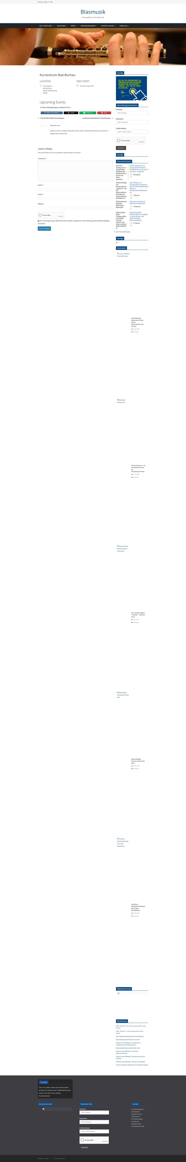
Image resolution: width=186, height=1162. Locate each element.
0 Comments (136, 477)
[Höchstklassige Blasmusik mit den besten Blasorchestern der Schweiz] (123, 325)
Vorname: (119, 109)
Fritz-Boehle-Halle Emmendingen (52, 118)
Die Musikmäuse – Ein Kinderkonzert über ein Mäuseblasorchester (138, 468)
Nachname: (120, 119)
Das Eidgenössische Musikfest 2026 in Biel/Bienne (130, 1036)
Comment (42, 159)
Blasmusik (93, 11)
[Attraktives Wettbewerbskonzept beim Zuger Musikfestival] (123, 910)
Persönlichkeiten (107, 26)
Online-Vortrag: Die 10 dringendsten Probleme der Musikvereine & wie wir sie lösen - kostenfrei (139, 169)
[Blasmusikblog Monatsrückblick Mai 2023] (123, 764)
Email (40, 194)
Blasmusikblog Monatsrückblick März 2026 (128, 1048)
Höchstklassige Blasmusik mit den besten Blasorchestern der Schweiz (137, 322)
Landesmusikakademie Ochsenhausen (96, 118)
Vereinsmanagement (88, 26)
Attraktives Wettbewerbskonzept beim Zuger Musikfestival (138, 907)
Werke (73, 26)
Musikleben (61, 26)
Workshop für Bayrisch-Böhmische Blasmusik (138, 202)
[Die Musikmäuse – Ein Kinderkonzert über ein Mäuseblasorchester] (123, 471)
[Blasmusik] (93, 29)
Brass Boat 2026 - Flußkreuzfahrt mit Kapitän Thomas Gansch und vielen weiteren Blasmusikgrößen (139, 216)
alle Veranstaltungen (123, 232)
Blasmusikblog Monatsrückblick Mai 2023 (138, 761)
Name (40, 185)
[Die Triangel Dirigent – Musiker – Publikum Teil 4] (123, 617)
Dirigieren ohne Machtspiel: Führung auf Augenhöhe (130, 1061)
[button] (53, 25)
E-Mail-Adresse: (121, 128)
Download (123, 26)
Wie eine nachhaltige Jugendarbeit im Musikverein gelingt (132, 1065)
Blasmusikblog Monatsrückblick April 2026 (128, 1039)
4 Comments (136, 332)
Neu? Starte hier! (45, 26)
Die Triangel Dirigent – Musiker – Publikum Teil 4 (138, 615)
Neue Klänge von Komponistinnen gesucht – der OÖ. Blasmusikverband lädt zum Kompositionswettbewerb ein (139, 187)
